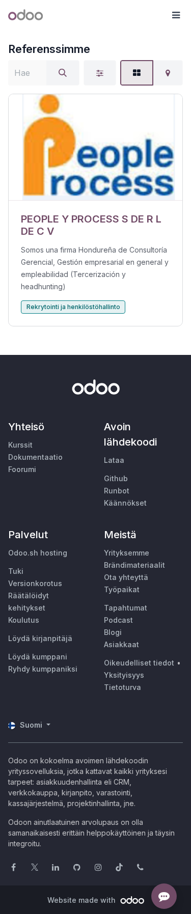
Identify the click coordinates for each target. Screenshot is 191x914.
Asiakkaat (121, 644)
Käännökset (125, 502)
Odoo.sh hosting (37, 552)
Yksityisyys (124, 675)
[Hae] (62, 73)
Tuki (15, 571)
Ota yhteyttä (126, 577)
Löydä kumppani (37, 656)
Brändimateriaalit (134, 565)
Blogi (113, 632)
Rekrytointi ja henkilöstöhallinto (73, 307)
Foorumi (22, 469)
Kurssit (20, 444)
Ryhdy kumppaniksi (42, 668)
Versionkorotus (35, 583)
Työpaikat (122, 589)
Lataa (114, 460)
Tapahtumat (125, 607)
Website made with (82, 900)
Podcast (118, 620)
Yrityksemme (126, 552)
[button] (175, 15)
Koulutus (23, 620)
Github (116, 478)
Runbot (116, 490)
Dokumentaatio (35, 457)
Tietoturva (122, 687)
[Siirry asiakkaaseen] (95, 147)
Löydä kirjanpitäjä (40, 638)
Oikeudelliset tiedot (139, 662)
